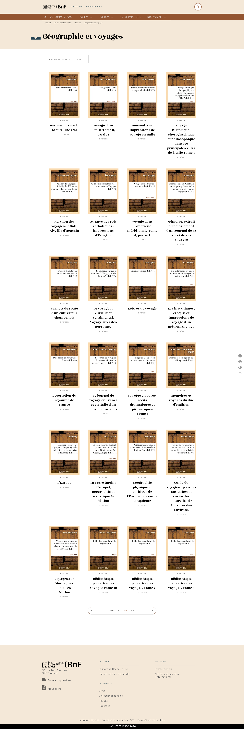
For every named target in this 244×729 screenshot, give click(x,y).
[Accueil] (54, 6)
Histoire (77, 23)
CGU (132, 720)
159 (132, 610)
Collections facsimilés (63, 23)
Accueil (48, 23)
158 (125, 610)
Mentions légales (89, 720)
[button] (60, 59)
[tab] (45, 17)
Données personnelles (115, 720)
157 (118, 610)
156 (112, 610)
